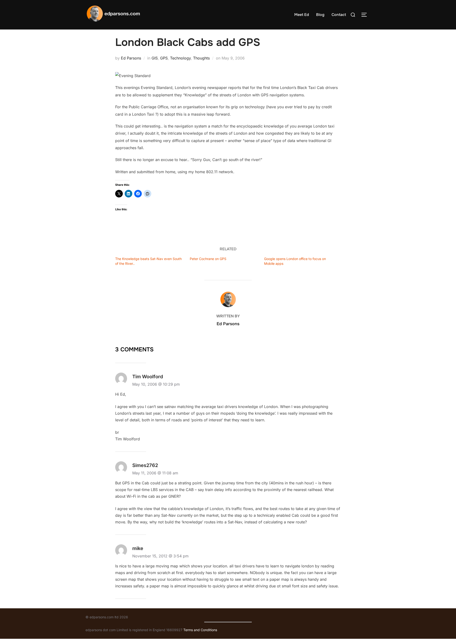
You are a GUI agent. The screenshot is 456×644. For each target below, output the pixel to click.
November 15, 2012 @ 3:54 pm (160, 556)
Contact (339, 14)
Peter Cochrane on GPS (208, 259)
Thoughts (201, 58)
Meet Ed (301, 14)
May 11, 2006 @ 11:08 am (155, 473)
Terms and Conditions (200, 630)
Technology (180, 58)
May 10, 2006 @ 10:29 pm (156, 384)
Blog (320, 14)
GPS (164, 58)
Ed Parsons (131, 58)
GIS (155, 58)
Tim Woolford (147, 376)
